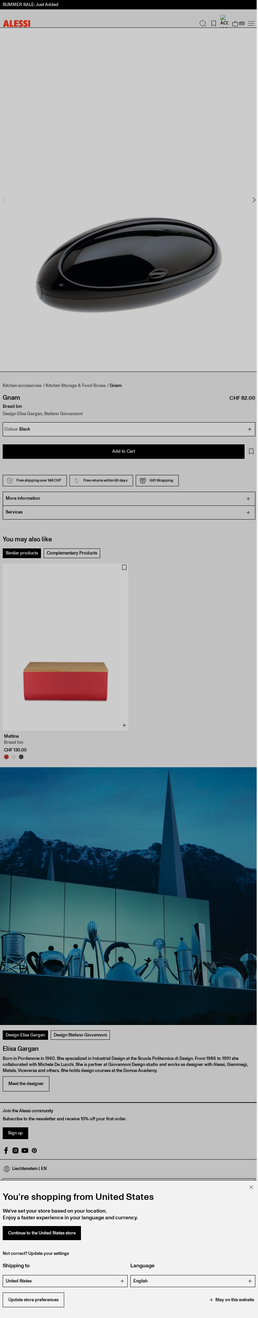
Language (140, 1265)
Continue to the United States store (42, 1232)
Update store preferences (33, 1299)
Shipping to (16, 1265)
